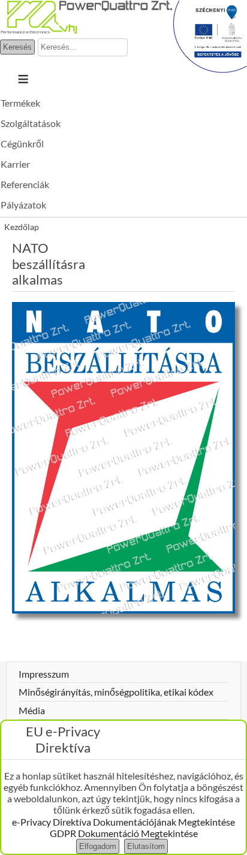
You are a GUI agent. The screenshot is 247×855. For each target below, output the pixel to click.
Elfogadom (97, 846)
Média (32, 710)
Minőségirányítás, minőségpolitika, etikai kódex (116, 691)
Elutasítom (146, 846)
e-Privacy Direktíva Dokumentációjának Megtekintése (123, 821)
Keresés (17, 47)
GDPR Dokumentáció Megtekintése (124, 833)
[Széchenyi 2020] (210, 69)
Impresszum (44, 673)
